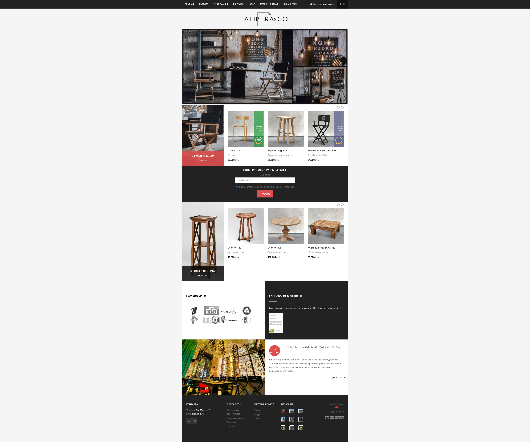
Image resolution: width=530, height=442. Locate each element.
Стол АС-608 (274, 247)
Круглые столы (236, 252)
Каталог (203, 4)
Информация (221, 4)
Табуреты (258, 414)
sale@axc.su (198, 414)
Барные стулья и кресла (280, 155)
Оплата (230, 426)
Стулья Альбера (203, 155)
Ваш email (265, 175)
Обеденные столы (277, 252)
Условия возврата (235, 418)
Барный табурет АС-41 (280, 150)
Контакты (238, 4)
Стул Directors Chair (318, 155)
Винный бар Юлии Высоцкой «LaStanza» (311, 346)
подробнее (203, 276)
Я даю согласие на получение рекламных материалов (266, 187)
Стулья (231, 155)
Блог (252, 4)
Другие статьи (339, 377)
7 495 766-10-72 (203, 410)
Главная (189, 4)
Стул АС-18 (234, 150)
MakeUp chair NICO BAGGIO (322, 150)
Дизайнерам (290, 4)
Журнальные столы (318, 252)
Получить (265, 194)
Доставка (231, 422)
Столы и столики (203, 271)
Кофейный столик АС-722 (321, 247)
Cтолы (257, 410)
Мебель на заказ (269, 4)
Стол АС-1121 (235, 247)
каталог (203, 161)
